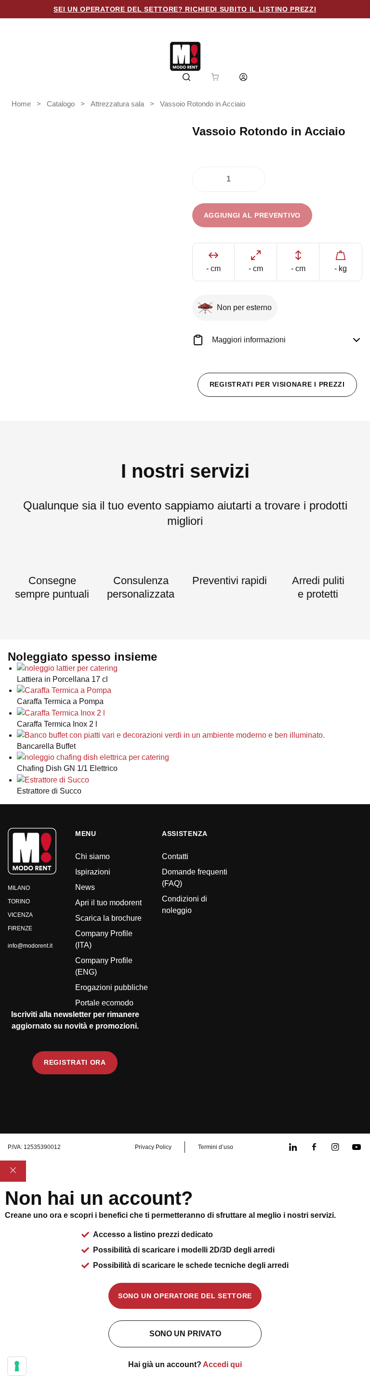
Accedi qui (222, 1364)
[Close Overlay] (13, 1171)
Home (21, 104)
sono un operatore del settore (185, 1296)
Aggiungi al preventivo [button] (252, 215)
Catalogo (61, 104)
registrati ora (75, 1062)
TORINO (19, 901)
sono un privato (185, 1334)
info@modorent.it (30, 945)
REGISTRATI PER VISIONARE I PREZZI (277, 384)
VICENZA (20, 915)
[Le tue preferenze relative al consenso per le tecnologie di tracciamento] (17, 1366)
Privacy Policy (153, 1147)
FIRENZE (20, 928)
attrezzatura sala (117, 104)
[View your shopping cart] (215, 77)
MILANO (19, 888)
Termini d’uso (215, 1147)
